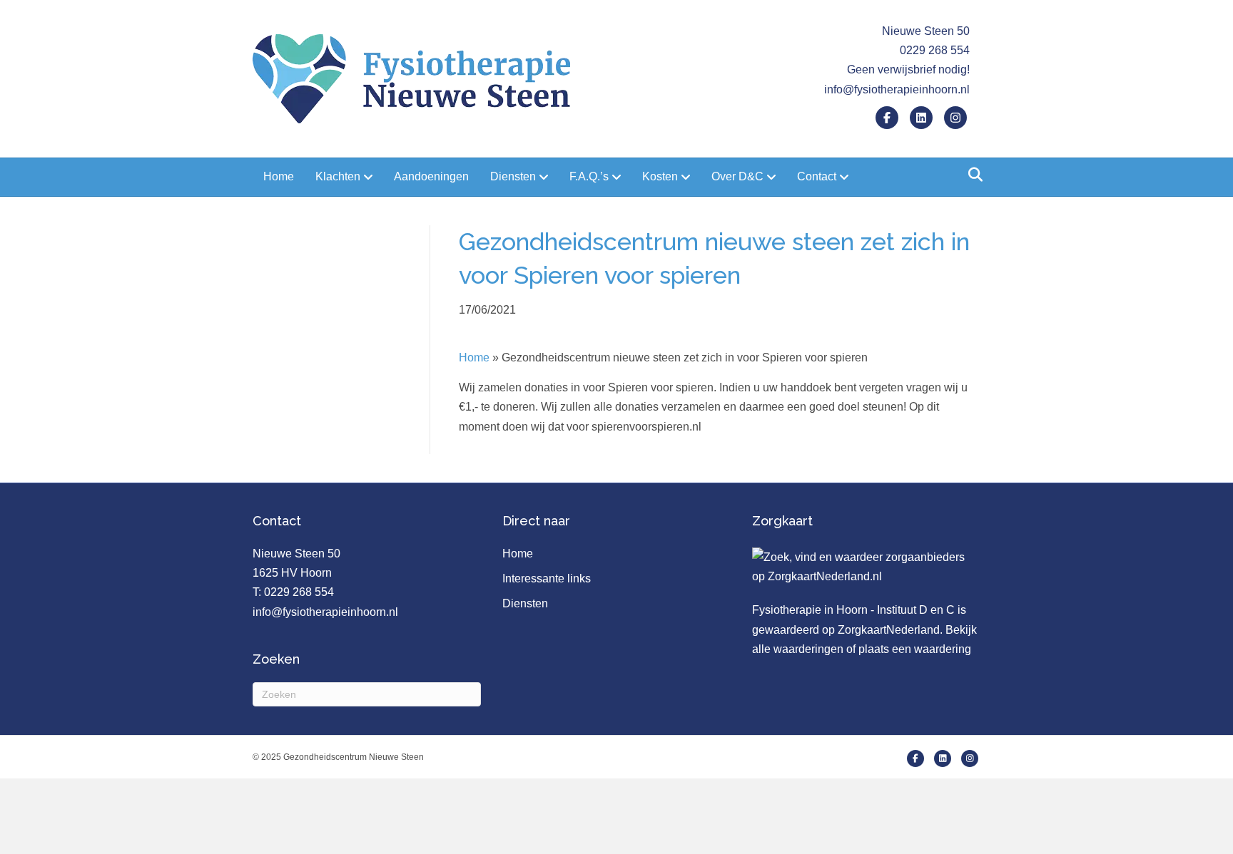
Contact (816, 176)
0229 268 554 (299, 592)
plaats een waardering (914, 649)
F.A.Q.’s (589, 176)
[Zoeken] (971, 174)
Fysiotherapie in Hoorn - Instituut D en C (853, 610)
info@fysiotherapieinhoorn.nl (897, 89)
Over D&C (737, 176)
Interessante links (546, 578)
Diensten (513, 176)
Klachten (337, 176)
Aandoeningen (431, 176)
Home (278, 176)
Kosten (660, 176)
